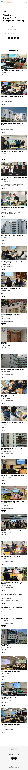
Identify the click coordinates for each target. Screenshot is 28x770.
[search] (23, 2)
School (6, 26)
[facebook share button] (9, 38)
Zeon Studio (16, 767)
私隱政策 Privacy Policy (14, 754)
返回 (5, 11)
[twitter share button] (12, 38)
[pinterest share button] (18, 38)
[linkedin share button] (15, 38)
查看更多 (3, 78)
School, (10, 181)
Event (13, 181)
